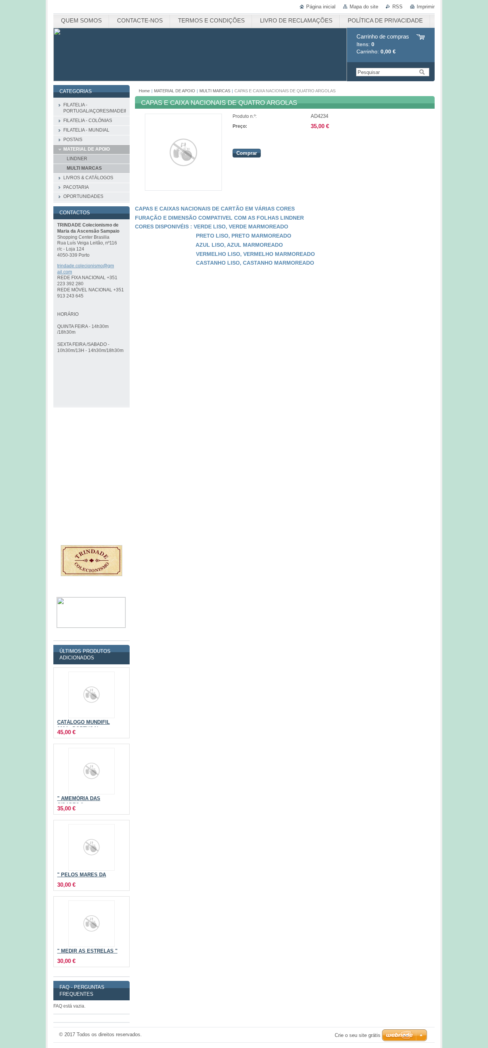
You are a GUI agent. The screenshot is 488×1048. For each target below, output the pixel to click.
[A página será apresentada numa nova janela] (183, 189)
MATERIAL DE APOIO (175, 90)
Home (144, 90)
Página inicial (321, 7)
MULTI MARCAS (214, 90)
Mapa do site (364, 7)
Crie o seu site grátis (357, 1035)
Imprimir (426, 7)
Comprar (246, 153)
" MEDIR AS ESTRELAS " (87, 951)
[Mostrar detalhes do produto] (91, 695)
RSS (397, 7)
